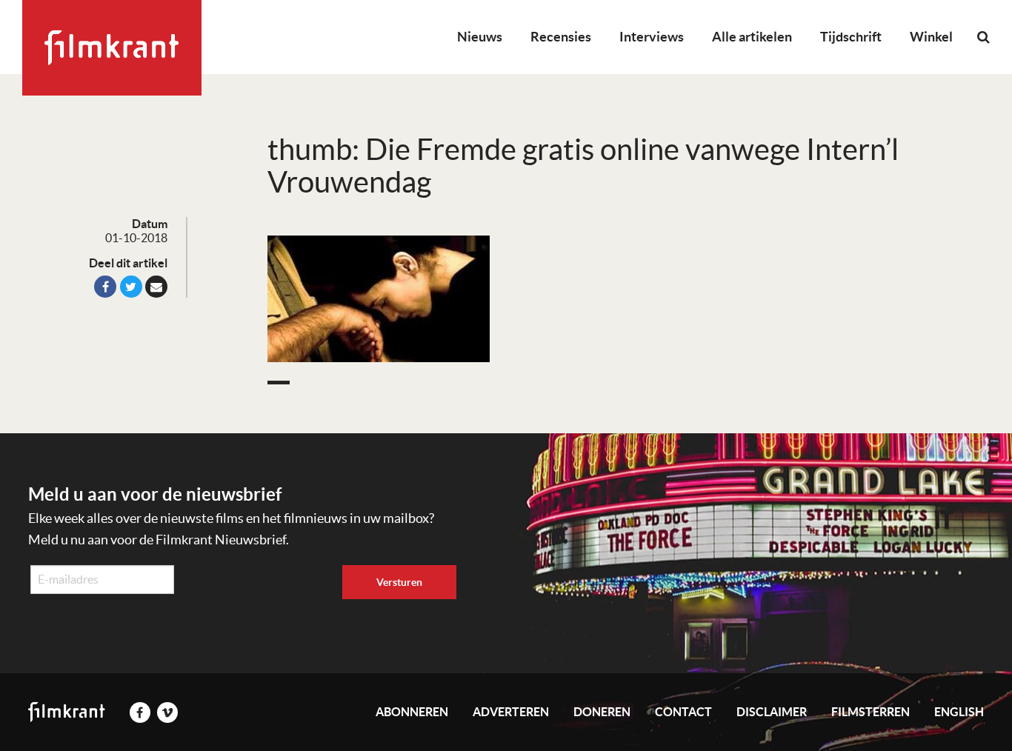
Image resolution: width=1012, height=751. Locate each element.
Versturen (399, 582)
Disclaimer (771, 711)
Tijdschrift (851, 36)
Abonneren (412, 711)
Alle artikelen (752, 36)
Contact (683, 711)
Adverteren (511, 711)
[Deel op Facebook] (105, 287)
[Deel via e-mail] (156, 287)
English (959, 711)
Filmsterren (870, 711)
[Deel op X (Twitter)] (131, 287)
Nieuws (479, 36)
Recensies (560, 36)
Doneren (601, 711)
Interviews (651, 36)
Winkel (931, 36)
